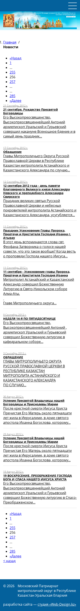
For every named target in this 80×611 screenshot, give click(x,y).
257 (12, 81)
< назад (9, 560)
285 (12, 96)
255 (12, 72)
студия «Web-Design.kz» (57, 604)
